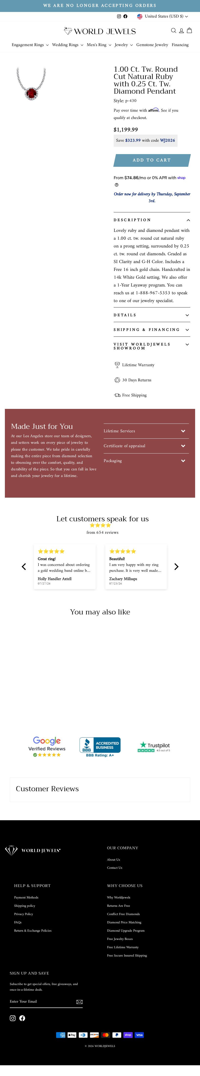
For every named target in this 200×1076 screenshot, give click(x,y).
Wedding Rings (66, 45)
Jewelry (122, 45)
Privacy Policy (23, 914)
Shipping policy (24, 906)
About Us (113, 860)
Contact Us (114, 868)
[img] (102, 525)
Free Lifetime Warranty (123, 947)
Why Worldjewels (118, 898)
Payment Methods (26, 898)
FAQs (17, 922)
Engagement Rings (28, 45)
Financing (180, 45)
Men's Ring (97, 45)
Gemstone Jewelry (152, 45)
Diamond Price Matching (124, 922)
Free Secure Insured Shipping (127, 956)
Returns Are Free (118, 906)
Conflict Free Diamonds (123, 914)
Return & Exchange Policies (32, 931)
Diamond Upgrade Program (126, 931)
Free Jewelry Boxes (120, 939)
